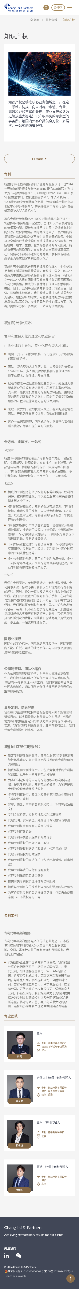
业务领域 (51, 20)
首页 (37, 20)
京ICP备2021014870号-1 (58, 1271)
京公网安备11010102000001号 (26, 1271)
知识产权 (69, 20)
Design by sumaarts (15, 1275)
